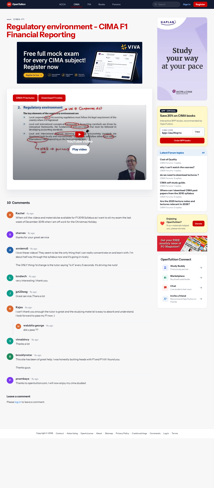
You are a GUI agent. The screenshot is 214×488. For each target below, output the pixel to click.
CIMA (77, 4)
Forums (116, 4)
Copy (197, 132)
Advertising (72, 433)
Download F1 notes (51, 97)
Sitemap (109, 433)
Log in (166, 433)
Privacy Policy (122, 433)
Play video (79, 149)
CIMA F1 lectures (25, 97)
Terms (175, 433)
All (203, 153)
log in (18, 402)
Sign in (186, 4)
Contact (60, 433)
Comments (155, 433)
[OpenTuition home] (17, 4)
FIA (89, 4)
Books (101, 4)
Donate (198, 223)
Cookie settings (139, 433)
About (99, 433)
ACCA (62, 4)
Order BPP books (182, 140)
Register (200, 4)
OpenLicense (87, 433)
